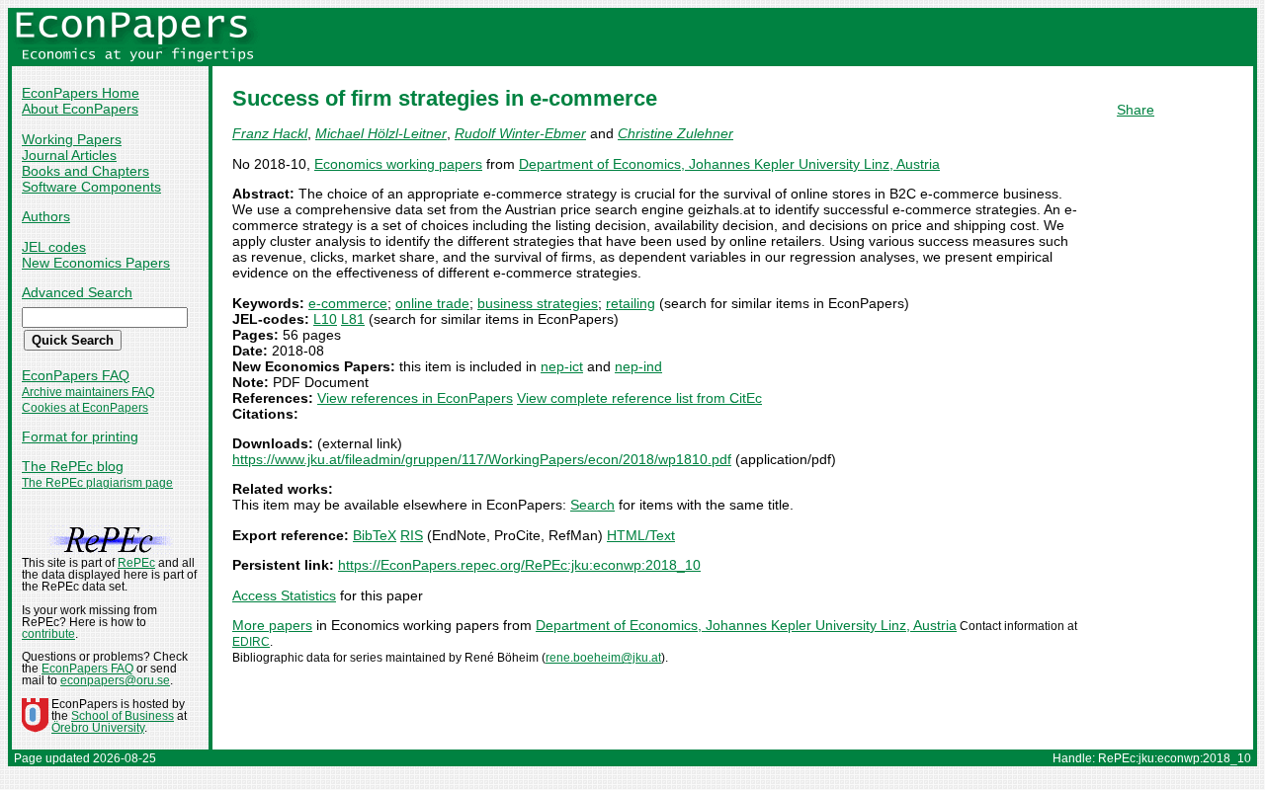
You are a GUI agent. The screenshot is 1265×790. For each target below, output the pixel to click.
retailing (630, 303)
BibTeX (374, 535)
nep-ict (562, 366)
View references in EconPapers (415, 398)
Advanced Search (77, 292)
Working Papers (72, 139)
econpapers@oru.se (115, 680)
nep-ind (638, 366)
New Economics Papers (96, 263)
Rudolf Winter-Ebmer (520, 133)
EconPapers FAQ (75, 375)
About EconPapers (80, 109)
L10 (325, 319)
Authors (46, 216)
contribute (48, 634)
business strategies (537, 303)
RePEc (136, 563)
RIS (411, 535)
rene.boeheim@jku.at (603, 658)
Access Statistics (284, 595)
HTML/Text (641, 535)
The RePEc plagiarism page (97, 483)
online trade (432, 303)
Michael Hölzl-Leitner (381, 133)
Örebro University (97, 728)
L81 (353, 319)
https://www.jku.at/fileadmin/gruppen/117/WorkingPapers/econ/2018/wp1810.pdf (481, 459)
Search (592, 505)
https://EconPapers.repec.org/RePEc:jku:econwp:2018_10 (519, 565)
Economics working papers (398, 164)
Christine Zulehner (675, 133)
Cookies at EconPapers (85, 408)
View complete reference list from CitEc (639, 398)
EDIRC (251, 642)
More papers (272, 625)
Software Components (91, 187)
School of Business (122, 716)
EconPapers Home (80, 93)
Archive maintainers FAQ (88, 392)
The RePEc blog (73, 466)
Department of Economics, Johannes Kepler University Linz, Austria (729, 164)
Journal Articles (69, 155)
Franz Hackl (269, 133)
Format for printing (80, 436)
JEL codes (54, 247)
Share (1135, 110)
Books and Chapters (85, 171)
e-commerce (347, 303)
